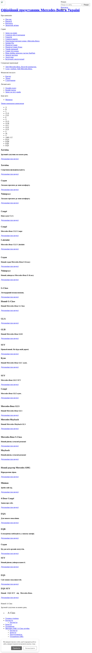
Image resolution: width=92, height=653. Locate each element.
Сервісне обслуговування (15, 35)
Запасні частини (11, 55)
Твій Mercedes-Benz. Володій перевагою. (21, 67)
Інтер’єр (13, 632)
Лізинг (8, 78)
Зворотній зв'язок (12, 25)
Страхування (10, 80)
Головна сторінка (12, 618)
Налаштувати (30, 648)
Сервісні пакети (11, 39)
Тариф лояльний (11, 49)
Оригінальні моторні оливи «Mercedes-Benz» (22, 41)
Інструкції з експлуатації (14, 59)
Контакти (64, 7)
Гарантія (8, 37)
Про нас (8, 19)
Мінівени (9, 100)
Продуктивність (16, 634)
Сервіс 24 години (12, 51)
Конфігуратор (10, 90)
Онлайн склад (10, 88)
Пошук (86, 5)
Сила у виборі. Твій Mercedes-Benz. (18, 69)
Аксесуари (9, 57)
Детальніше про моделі (10, 159)
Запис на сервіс (11, 33)
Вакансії (8, 21)
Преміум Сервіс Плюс (13, 47)
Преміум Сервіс (11, 45)
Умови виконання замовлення (12, 103)
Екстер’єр (13, 622)
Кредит (8, 76)
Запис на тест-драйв (13, 92)
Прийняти (16, 648)
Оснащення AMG (16, 636)
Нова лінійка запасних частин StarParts (20, 53)
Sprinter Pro (9, 43)
